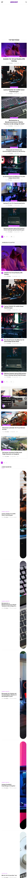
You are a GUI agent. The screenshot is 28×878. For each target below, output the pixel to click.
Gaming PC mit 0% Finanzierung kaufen (14, 203)
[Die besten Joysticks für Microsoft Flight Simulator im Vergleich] (14, 443)
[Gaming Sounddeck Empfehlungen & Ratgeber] (23, 785)
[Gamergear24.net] (14, 2)
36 (11, 236)
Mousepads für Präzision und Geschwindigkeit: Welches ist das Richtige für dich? (14, 151)
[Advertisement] (14, 19)
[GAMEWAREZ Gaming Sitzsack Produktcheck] (14, 397)
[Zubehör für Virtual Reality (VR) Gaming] (14, 50)
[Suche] (26, 2)
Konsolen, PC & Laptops (14, 56)
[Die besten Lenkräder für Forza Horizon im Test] (14, 418)
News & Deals (14, 200)
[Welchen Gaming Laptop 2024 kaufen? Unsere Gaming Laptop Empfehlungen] (14, 217)
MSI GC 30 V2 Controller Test (9, 875)
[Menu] (2, 2)
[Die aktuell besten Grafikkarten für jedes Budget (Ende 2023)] (14, 165)
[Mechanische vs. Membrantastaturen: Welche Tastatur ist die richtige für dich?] (14, 107)
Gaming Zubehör (14, 87)
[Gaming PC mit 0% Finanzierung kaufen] (14, 191)
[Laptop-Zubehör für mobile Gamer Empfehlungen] (14, 77)
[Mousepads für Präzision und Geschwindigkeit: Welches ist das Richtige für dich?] (14, 138)
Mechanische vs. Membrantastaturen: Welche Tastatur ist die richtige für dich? (14, 122)
